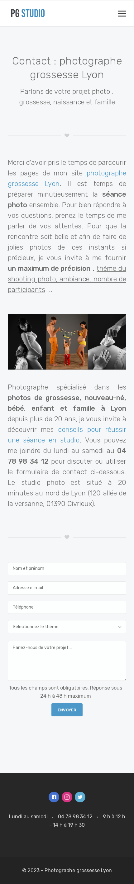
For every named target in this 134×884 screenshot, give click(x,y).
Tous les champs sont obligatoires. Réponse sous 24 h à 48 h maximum (65, 692)
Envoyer (67, 710)
